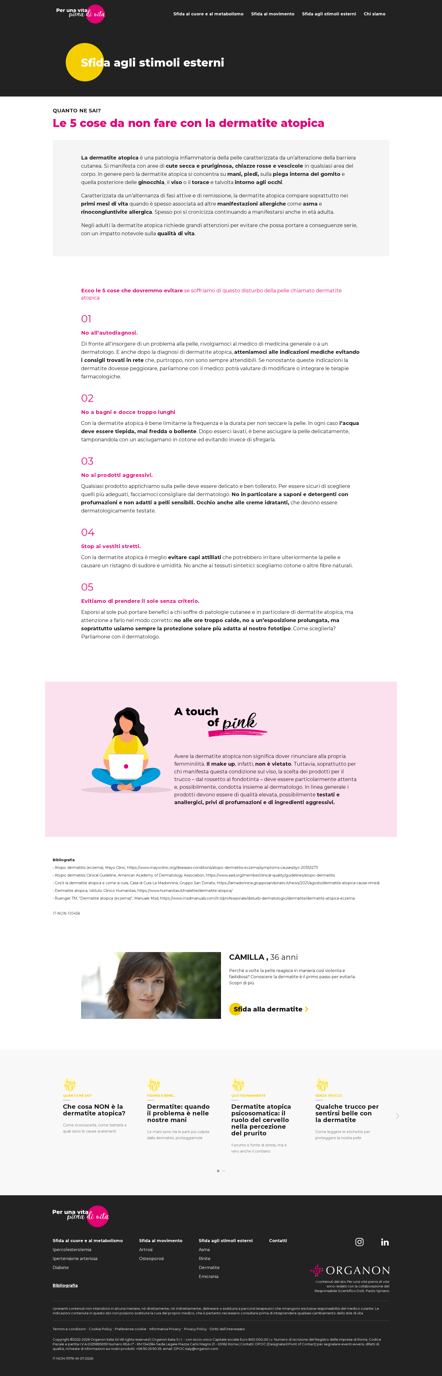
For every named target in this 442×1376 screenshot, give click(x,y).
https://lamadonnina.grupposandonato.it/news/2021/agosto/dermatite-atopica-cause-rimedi (298, 883)
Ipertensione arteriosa (75, 1258)
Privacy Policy (195, 1329)
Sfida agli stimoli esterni (329, 14)
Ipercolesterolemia (72, 1249)
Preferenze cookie (131, 1329)
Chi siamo (374, 14)
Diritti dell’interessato (227, 1329)
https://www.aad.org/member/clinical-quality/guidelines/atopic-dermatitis (270, 875)
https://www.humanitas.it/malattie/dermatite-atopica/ (185, 890)
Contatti (278, 1240)
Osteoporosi (151, 1258)
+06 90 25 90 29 (148, 1349)
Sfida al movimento (272, 14)
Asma (204, 1249)
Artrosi (145, 1249)
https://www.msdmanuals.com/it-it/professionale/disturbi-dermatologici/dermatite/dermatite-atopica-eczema (257, 898)
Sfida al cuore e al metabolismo (208, 14)
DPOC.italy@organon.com (196, 1349)
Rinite (205, 1258)
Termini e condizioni (69, 1329)
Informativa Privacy (165, 1329)
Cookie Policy (101, 1329)
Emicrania (208, 1276)
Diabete (61, 1267)
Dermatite (209, 1267)
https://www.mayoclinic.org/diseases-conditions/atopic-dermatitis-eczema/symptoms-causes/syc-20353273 (222, 867)
